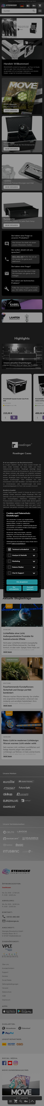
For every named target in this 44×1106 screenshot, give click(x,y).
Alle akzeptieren (22, 582)
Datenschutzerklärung (18, 543)
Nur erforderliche (14, 588)
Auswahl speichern (30, 588)
